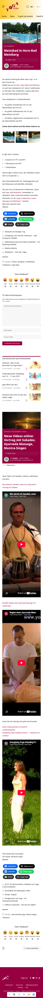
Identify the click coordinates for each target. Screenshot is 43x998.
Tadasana (6, 917)
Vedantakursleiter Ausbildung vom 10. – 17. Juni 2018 (13, 375)
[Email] (28, 994)
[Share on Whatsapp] (19, 994)
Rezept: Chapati (11, 894)
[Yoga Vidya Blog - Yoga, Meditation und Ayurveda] (12, 6)
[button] (4, 6)
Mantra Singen (31, 914)
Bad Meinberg (9, 46)
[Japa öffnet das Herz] (35, 386)
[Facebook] (30, 977)
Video (24, 431)
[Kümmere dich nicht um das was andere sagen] (35, 397)
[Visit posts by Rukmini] (6, 65)
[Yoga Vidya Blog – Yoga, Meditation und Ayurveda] (5, 978)
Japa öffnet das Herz (10, 384)
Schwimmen (6, 265)
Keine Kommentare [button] (32, 948)
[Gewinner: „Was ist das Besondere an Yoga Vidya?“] (35, 365)
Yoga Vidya (15, 265)
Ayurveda (7, 431)
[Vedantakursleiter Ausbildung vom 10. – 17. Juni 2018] (35, 376)
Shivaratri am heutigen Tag (15, 231)
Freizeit (14, 262)
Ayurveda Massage (18, 914)
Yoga (7, 192)
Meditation (17, 192)
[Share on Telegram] (24, 994)
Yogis (31, 79)
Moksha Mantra (11, 248)
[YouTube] (33, 977)
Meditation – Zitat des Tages (16, 252)
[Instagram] (36, 977)
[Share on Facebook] (9, 994)
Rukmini (15, 65)
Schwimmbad (30, 262)
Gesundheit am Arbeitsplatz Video (17, 890)
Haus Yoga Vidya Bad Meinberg (27, 85)
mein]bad (21, 262)
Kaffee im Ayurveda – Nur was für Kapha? (20, 905)
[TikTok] (39, 977)
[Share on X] (14, 994)
